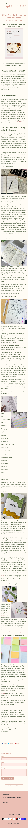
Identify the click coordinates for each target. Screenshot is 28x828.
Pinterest (3, 616)
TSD (11, 823)
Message (3, 768)
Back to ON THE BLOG (15, 786)
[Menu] (25, 5)
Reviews (5, 806)
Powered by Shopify (17, 823)
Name (2, 756)
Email (2, 762)
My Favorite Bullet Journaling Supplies (14, 632)
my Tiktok (16, 349)
